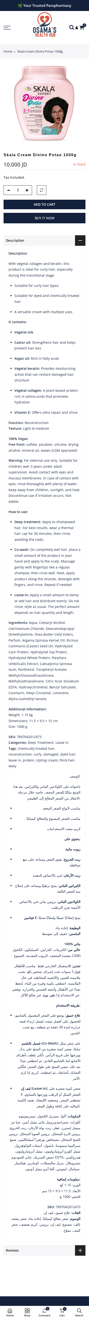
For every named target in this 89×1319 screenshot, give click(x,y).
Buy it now (44, 218)
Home (8, 51)
